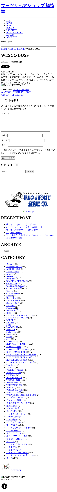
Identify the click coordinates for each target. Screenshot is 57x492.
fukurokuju (29, 211)
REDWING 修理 (13, 347)
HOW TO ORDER (14, 32)
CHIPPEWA (11, 283)
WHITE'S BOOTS (14, 385)
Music (9, 334)
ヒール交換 (11, 419)
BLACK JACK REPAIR (17, 281)
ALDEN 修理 (13, 269)
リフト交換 (11, 447)
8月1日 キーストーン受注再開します (24, 227)
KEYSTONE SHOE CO (17, 318)
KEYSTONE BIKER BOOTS (19, 315)
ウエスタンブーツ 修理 (18, 403)
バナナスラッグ (13, 417)
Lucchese (10, 322)
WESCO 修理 (13, 380)
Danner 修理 (12, 303)
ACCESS (10, 35)
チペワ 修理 (11, 411)
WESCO (10, 375)
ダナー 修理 (12, 408)
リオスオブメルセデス (17, 444)
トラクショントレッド (17, 414)
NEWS (9, 23)
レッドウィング (13, 450)
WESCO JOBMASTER (13, 95)
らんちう (10, 441)
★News (9, 264)
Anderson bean (12, 272)
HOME (4, 49)
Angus (9, 274)
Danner (9, 296)
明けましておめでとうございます (22, 224)
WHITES (10, 387)
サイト (4, 145)
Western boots (12, 383)
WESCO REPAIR (17, 49)
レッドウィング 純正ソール (20, 455)
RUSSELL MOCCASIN (17, 360)
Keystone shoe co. (14, 232)
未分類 (9, 458)
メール (5, 140)
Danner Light (12, 298)
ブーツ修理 (11, 425)
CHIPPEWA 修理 (14, 288)
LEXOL (9, 320)
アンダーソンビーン (15, 397)
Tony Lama (11, 365)
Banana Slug (11, 276)
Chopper (10, 291)
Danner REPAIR (13, 300)
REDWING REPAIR (16, 344)
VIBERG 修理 (13, 372)
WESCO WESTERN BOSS (16, 92)
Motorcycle (11, 332)
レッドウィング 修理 (17, 452)
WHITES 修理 (13, 392)
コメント (5, 113)
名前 (4, 135)
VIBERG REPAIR (15, 370)
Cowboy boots (12, 293)
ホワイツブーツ (13, 433)
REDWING (11, 341)
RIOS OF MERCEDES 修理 (19, 357)
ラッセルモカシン (14, 439)
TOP (8, 21)
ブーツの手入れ (13, 422)
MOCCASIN (12, 327)
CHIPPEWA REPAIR (15, 286)
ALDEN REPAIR (14, 266)
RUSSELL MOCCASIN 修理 (20, 362)
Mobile (9, 325)
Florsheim (10, 308)
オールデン (11, 406)
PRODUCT (11, 30)
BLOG (9, 25)
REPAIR (10, 28)
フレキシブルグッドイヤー (19, 428)
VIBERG (10, 367)
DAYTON (11, 305)
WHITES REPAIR (14, 390)
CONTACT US (17, 470)
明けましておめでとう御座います (22, 230)
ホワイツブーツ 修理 (17, 436)
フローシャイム (13, 430)
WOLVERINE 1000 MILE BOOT (21, 395)
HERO (9, 313)
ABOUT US (11, 37)
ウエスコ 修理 (13, 400)
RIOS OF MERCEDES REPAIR (21, 354)
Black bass (10, 279)
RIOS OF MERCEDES (16, 352)
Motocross (10, 329)
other (8, 339)
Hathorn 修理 (12, 310)
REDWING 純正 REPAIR (17, 349)
